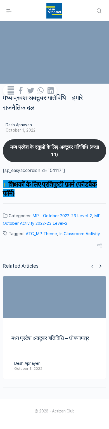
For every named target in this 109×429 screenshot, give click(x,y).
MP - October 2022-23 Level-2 (62, 215)
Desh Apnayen (19, 125)
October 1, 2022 (20, 130)
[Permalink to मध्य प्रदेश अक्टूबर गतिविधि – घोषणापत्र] (54, 297)
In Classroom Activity (79, 233)
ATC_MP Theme (41, 233)
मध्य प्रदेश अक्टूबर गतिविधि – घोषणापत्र (50, 338)
